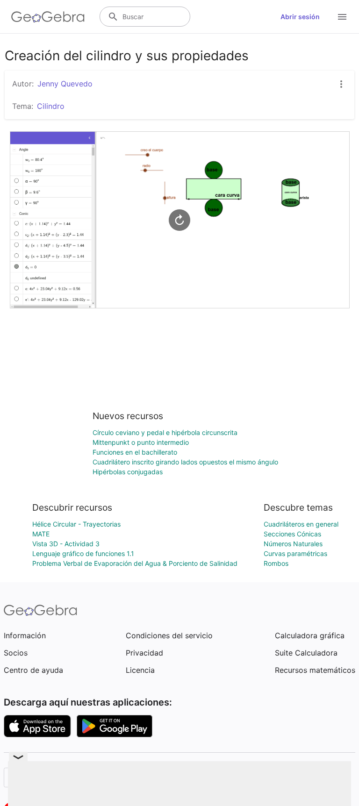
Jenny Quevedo (65, 83)
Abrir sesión (300, 17)
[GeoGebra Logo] (48, 16)
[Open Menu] (342, 16)
